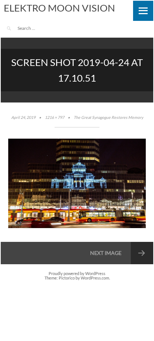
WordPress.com (95, 278)
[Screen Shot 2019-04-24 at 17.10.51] (76, 226)
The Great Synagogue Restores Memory (108, 117)
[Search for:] (38, 28)
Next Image (105, 253)
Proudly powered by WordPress (77, 273)
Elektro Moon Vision (59, 8)
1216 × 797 (54, 117)
